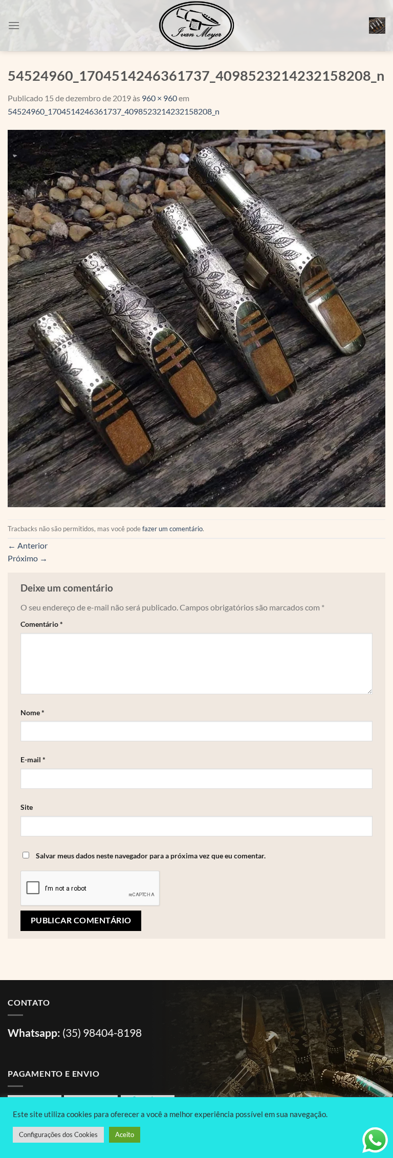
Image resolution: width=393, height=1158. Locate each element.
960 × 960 (159, 98)
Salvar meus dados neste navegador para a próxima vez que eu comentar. (151, 855)
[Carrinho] (377, 25)
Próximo (28, 558)
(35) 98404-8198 (102, 1032)
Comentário (41, 624)
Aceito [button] (124, 1134)
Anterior (28, 545)
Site (26, 807)
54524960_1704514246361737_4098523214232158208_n (114, 111)
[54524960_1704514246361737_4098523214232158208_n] (196, 317)
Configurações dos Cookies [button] (58, 1134)
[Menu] (14, 25)
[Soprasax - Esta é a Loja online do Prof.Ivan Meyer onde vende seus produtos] (196, 25)
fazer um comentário (172, 529)
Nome (32, 712)
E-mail (33, 759)
